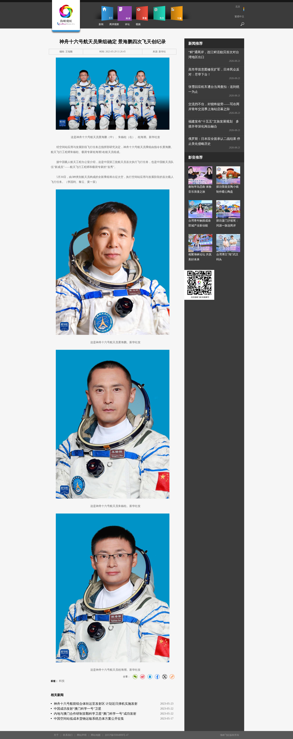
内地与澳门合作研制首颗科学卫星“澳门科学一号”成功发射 (95, 713)
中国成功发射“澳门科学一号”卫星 (77, 708)
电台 (159, 13)
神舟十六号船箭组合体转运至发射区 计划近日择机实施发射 (96, 703)
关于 (56, 735)
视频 (138, 24)
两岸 (125, 13)
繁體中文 (239, 16)
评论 (127, 24)
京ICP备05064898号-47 (117, 735)
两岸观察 (114, 24)
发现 (142, 13)
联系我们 (68, 735)
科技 (62, 680)
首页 (107, 13)
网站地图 (95, 735)
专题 (177, 13)
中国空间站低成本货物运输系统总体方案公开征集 (89, 718)
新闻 (101, 24)
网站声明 (82, 735)
